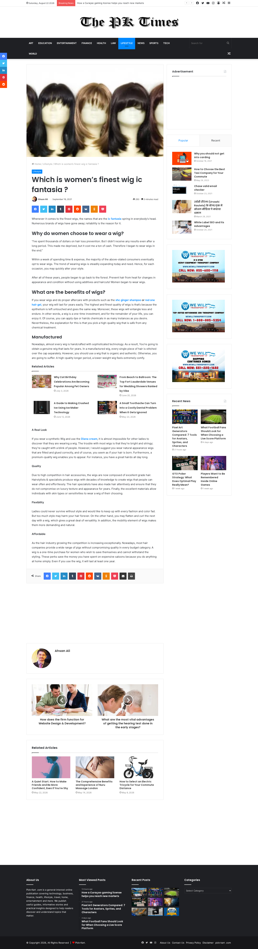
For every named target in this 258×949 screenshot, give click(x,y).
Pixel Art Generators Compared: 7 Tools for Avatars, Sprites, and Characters (118, 3)
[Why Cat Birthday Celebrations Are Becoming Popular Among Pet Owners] (41, 381)
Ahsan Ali (43, 199)
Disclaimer (208, 942)
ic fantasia (114, 218)
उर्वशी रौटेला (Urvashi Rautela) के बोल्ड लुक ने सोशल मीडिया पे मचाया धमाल (208, 207)
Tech (166, 43)
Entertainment (67, 43)
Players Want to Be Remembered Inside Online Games (213, 479)
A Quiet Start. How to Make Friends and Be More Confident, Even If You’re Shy (50, 785)
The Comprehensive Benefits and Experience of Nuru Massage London (94, 785)
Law (113, 43)
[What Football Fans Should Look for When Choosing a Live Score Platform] (213, 417)
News (141, 43)
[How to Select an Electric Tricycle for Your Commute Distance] (139, 767)
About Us (165, 942)
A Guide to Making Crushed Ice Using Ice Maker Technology (71, 407)
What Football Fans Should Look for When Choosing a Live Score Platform (213, 433)
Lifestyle (127, 43)
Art (31, 43)
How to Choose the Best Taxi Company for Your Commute (209, 172)
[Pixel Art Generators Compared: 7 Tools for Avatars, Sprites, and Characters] (185, 417)
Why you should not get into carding (209, 155)
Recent (215, 140)
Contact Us (178, 942)
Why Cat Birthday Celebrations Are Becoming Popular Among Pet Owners (71, 381)
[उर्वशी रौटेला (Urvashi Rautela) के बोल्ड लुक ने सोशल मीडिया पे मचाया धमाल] (181, 206)
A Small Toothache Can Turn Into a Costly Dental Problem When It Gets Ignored (138, 407)
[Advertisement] (95, 613)
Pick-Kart (80, 942)
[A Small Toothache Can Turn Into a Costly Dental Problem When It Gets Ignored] (107, 407)
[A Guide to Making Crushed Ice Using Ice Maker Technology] (41, 407)
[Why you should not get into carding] (181, 158)
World (33, 53)
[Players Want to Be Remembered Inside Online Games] (213, 463)
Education (45, 43)
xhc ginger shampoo (128, 300)
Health (101, 43)
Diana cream (89, 438)
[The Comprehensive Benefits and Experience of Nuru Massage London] (95, 767)
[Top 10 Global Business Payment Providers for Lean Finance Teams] (171, 902)
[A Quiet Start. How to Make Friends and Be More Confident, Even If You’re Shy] (51, 767)
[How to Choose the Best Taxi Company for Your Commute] (181, 174)
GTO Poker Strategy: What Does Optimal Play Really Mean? (184, 479)
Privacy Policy (193, 942)
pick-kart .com (223, 942)
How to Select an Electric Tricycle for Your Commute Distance (137, 785)
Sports (153, 43)
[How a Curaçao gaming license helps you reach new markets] (139, 892)
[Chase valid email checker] (181, 191)
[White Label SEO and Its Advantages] (181, 227)
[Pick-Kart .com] (129, 22)
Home (37, 164)
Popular (183, 140)
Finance (87, 43)
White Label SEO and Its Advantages (209, 224)
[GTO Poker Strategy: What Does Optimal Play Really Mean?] (185, 463)
